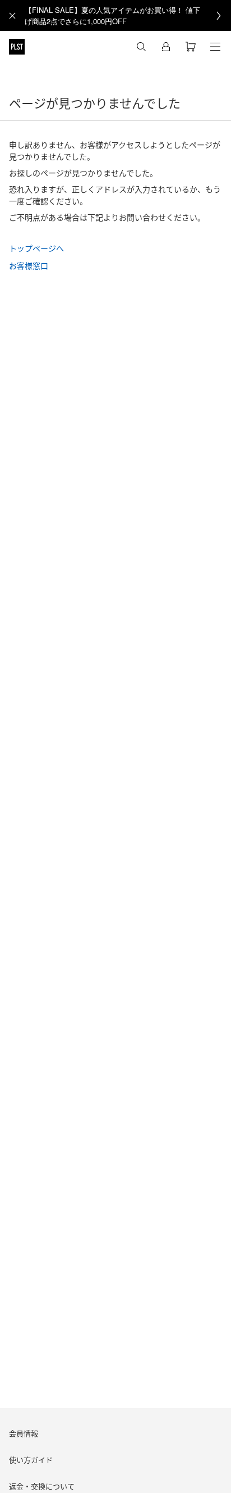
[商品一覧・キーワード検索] (215, 46)
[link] (128, 15)
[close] (12, 15)
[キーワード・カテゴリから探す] (141, 46)
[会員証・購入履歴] (166, 46)
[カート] (190, 46)
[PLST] (17, 46)
